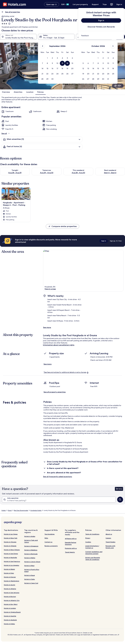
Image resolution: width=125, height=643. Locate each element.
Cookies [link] (88, 542)
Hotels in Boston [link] (10, 596)
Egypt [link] (10, 510)
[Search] (120, 500)
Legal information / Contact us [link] (92, 547)
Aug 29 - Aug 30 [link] (46, 173)
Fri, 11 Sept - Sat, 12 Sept (53, 37)
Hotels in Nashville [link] (10, 557)
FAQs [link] (46, 538)
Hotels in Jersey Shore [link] (32, 562)
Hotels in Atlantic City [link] (12, 600)
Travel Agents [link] (70, 552)
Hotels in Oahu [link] (29, 579)
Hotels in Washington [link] (11, 581)
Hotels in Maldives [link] (30, 550)
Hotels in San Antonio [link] (11, 593)
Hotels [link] (3, 510)
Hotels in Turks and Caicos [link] (31, 541)
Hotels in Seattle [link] (10, 616)
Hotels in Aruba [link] (29, 536)
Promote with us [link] (71, 548)
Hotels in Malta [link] (29, 558)
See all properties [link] (12, 12)
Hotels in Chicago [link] (10, 542)
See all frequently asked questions (57, 476)
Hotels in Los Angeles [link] (11, 565)
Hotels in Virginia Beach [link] (12, 612)
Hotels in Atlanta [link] (10, 589)
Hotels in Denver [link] (10, 577)
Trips (105, 4)
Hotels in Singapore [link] (31, 546)
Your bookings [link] (50, 534)
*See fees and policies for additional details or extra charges (65, 372)
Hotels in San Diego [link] (11, 554)
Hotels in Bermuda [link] (30, 554)
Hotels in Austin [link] (9, 585)
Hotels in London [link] (10, 608)
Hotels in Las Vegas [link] (11, 534)
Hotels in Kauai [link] (29, 575)
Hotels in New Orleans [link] (12, 550)
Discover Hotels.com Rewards (101, 27)
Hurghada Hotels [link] (36, 510)
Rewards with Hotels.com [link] (110, 547)
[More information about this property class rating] (9, 23)
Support (95, 4)
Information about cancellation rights (58, 345)
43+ (119, 85)
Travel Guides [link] (110, 542)
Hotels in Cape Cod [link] (31, 583)
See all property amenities (55, 392)
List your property (80, 4)
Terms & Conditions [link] (92, 534)
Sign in (119, 4)
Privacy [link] (87, 538)
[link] (101, 35)
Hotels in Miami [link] (9, 569)
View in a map (50, 289)
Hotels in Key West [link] (10, 604)
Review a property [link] (51, 546)
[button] (47, 58)
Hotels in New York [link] (10, 538)
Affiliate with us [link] (71, 538)
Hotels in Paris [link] (9, 573)
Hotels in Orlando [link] (10, 546)
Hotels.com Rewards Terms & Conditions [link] (92, 558)
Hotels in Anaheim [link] (10, 620)
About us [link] (109, 534)
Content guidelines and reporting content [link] (93, 553)
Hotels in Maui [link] (29, 565)
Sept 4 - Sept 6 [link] (110, 173)
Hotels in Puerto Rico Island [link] (31, 570)
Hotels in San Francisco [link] (12, 561)
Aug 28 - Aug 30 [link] (78, 173)
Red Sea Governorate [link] (21, 510)
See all (4, 133)
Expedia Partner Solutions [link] (70, 543)
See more (47, 327)
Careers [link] (108, 538)
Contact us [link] (48, 542)
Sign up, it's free (116, 241)
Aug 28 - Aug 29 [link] (14, 173)
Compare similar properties (64, 226)
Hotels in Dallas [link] (9, 624)
